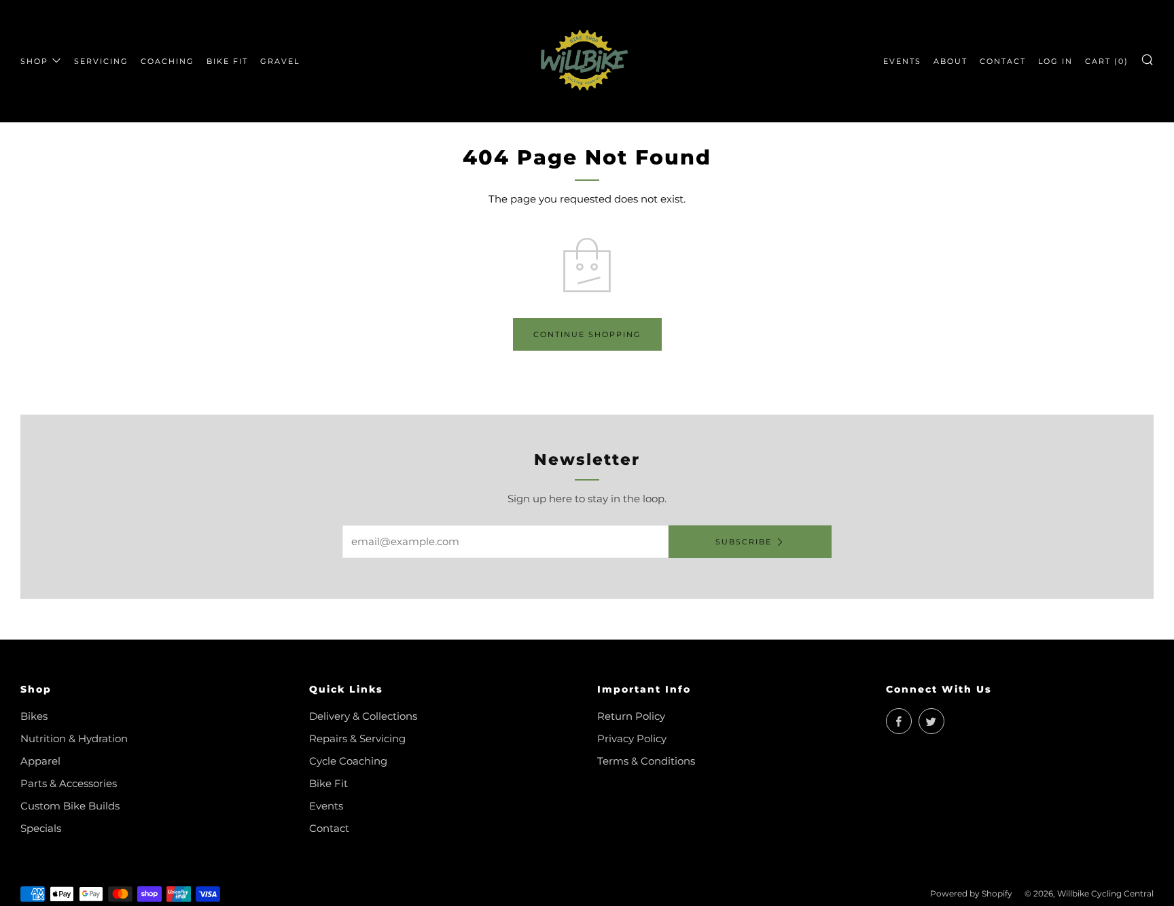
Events (326, 805)
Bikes (34, 716)
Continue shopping (587, 334)
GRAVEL (280, 61)
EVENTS (902, 61)
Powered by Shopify (971, 893)
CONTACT (1003, 61)
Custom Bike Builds (70, 805)
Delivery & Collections (363, 716)
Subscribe (743, 541)
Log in (1055, 61)
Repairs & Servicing (357, 738)
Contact (329, 828)
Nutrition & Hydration (74, 738)
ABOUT (950, 61)
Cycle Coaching (348, 760)
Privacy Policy (631, 738)
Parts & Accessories (68, 783)
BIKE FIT (227, 61)
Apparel (40, 760)
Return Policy (631, 716)
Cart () (1106, 61)
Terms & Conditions (646, 760)
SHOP (34, 61)
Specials (40, 828)
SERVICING (101, 61)
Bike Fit (328, 783)
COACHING (167, 61)
